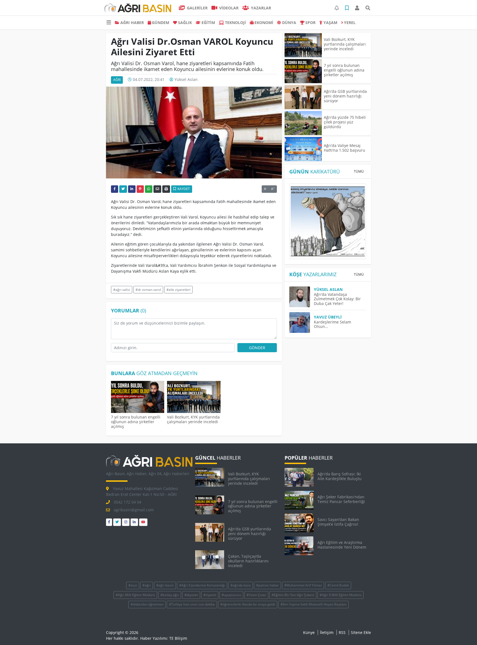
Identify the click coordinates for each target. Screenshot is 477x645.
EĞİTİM (208, 22)
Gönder (257, 347)
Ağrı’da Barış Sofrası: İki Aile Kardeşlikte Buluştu (339, 476)
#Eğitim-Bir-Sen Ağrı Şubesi (293, 595)
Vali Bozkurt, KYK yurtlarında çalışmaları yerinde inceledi (193, 419)
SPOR (310, 22)
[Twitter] (117, 522)
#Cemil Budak (338, 585)
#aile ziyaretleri (178, 289)
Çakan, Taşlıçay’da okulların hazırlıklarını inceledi (248, 561)
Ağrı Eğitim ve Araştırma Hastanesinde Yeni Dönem (341, 545)
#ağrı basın (165, 585)
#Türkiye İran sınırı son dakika (192, 604)
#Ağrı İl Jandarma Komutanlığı (202, 585)
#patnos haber (267, 585)
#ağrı (146, 585)
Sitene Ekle (361, 632)
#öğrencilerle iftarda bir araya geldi (247, 604)
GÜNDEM (160, 22)
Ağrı (117, 79)
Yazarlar (260, 7)
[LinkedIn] (134, 522)
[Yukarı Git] (462, 631)
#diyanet (191, 595)
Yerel (350, 22)
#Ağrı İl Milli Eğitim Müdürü (340, 595)
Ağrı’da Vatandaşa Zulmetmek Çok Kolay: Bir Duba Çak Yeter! (337, 299)
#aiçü (132, 585)
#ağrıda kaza (240, 585)
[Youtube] (143, 522)
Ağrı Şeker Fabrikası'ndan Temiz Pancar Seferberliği (341, 499)
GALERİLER (197, 7)
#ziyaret (209, 595)
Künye (309, 632)
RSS (342, 632)
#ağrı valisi (121, 289)
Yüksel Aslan (186, 79)
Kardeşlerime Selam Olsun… (332, 324)
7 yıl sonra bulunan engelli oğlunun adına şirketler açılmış (135, 421)
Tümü (359, 171)
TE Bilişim (178, 638)
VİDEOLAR (228, 7)
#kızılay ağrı (169, 595)
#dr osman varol (148, 289)
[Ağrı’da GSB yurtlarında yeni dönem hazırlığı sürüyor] (303, 97)
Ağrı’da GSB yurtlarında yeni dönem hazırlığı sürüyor (345, 96)
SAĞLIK (185, 22)
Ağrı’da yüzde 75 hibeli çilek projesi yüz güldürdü (345, 122)
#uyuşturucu (231, 595)
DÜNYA (289, 22)
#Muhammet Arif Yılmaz (303, 585)
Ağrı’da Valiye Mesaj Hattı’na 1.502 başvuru (344, 148)
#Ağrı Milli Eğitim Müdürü (135, 595)
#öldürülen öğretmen (147, 604)
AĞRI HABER (132, 22)
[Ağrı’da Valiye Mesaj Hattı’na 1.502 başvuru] (303, 149)
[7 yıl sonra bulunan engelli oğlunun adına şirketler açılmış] (138, 397)
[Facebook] (109, 522)
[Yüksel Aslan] (301, 296)
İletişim (326, 632)
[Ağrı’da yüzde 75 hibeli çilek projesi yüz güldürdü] (303, 123)
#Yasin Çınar (256, 595)
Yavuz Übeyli (328, 317)
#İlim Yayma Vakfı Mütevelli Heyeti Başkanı (313, 604)
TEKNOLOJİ (235, 22)
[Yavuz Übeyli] (301, 322)
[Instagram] (125, 522)
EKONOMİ (264, 22)
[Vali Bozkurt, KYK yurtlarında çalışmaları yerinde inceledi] (194, 397)
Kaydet (183, 188)
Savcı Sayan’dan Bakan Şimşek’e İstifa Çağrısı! (338, 522)
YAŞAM (330, 22)
